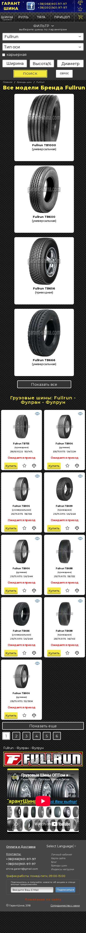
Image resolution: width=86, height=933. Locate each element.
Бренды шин (59, 865)
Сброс (64, 73)
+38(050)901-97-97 (52, 7)
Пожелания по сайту (43, 899)
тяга (41, 17)
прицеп (62, 17)
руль (23, 17)
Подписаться (65, 889)
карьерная (17, 55)
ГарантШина (11, 6)
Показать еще (43, 726)
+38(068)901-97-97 (52, 3)
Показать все (44, 384)
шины (7, 17)
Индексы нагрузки (62, 869)
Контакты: (13, 854)
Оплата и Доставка (21, 846)
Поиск (30, 73)
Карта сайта (58, 858)
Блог (54, 862)
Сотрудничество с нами (65, 905)
